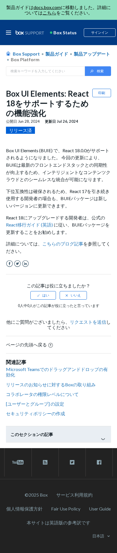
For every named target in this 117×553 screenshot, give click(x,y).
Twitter (17, 263)
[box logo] (30, 32)
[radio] (43, 295)
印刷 (101, 93)
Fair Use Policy (65, 508)
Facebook (9, 263)
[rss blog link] (45, 462)
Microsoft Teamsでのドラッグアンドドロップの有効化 (57, 371)
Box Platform (25, 59)
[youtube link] (18, 462)
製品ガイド (56, 53)
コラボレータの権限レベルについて (42, 394)
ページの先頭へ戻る (26, 344)
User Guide (100, 508)
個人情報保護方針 (24, 508)
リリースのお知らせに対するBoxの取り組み (51, 384)
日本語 (98, 535)
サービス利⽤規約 (74, 494)
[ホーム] (30, 32)
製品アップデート (92, 53)
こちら (49, 12)
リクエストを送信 (88, 322)
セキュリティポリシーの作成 (35, 413)
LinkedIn (25, 263)
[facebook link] (99, 462)
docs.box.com (47, 7)
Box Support (26, 53)
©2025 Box (36, 494)
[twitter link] (72, 462)
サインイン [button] (99, 32)
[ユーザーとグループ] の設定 (35, 403)
